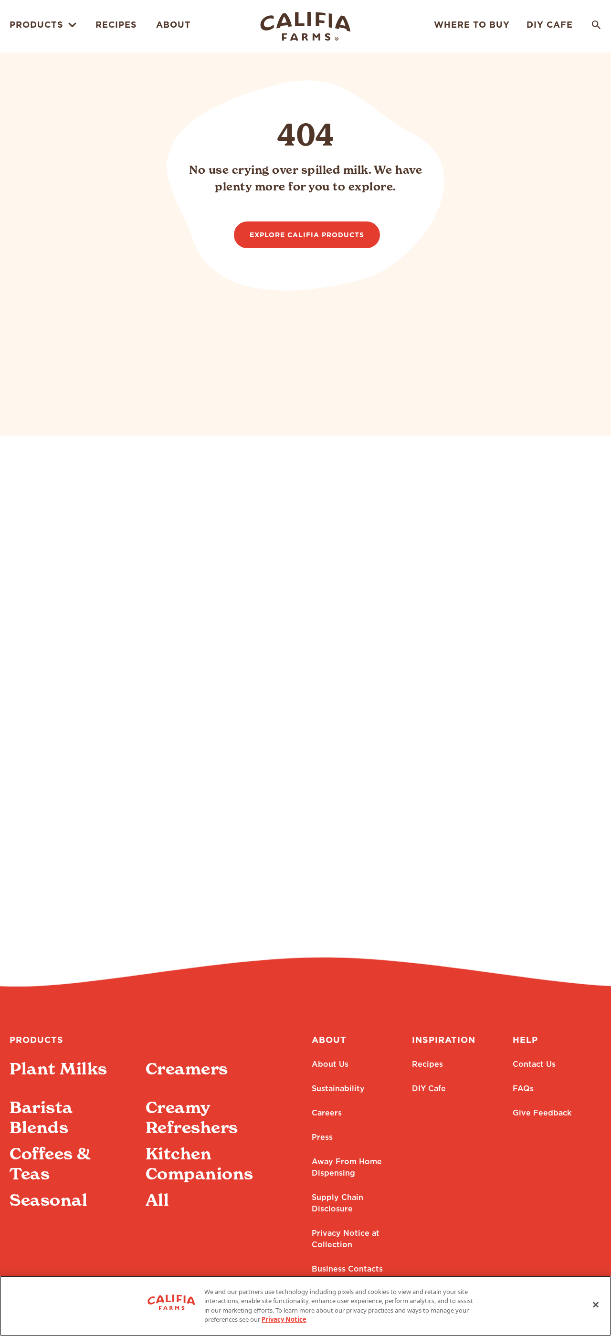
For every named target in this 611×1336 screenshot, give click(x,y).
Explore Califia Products (307, 235)
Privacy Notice (284, 1319)
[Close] (595, 1304)
